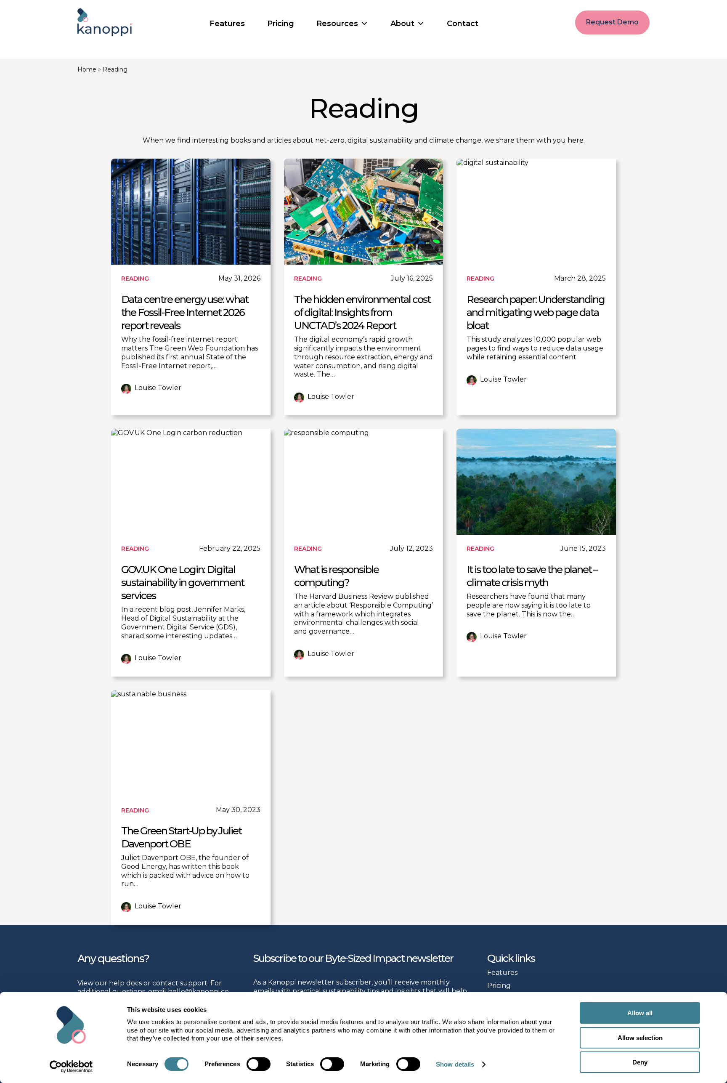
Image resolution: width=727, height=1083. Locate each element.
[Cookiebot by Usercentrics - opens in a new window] (71, 1066)
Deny (639, 1062)
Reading (135, 278)
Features (227, 23)
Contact (462, 23)
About (402, 23)
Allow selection (640, 1037)
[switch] (259, 1064)
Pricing (280, 23)
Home (86, 69)
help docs (125, 983)
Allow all (640, 1013)
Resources (337, 23)
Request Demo (612, 22)
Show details (455, 1064)
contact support (179, 983)
